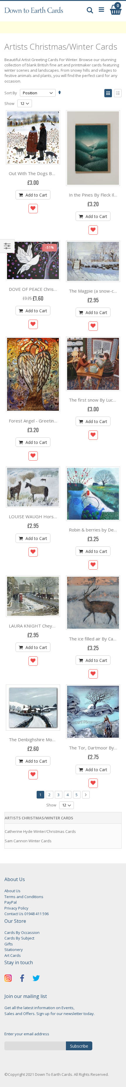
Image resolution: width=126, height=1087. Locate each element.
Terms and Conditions (23, 896)
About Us (12, 890)
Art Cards (12, 955)
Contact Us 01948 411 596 (26, 913)
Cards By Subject (19, 938)
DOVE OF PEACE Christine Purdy (41, 289)
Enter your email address (26, 1033)
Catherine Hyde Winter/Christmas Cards (40, 831)
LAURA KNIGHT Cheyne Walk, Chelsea (47, 626)
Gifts (8, 944)
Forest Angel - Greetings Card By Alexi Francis (55, 421)
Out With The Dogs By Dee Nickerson (47, 173)
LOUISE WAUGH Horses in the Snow (46, 516)
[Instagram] (8, 979)
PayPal (10, 902)
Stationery (13, 949)
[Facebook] (22, 979)
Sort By (10, 92)
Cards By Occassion (22, 932)
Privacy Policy (16, 908)
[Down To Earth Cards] (33, 13)
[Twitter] (36, 979)
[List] (118, 93)
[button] (33, 208)
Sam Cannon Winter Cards (28, 840)
